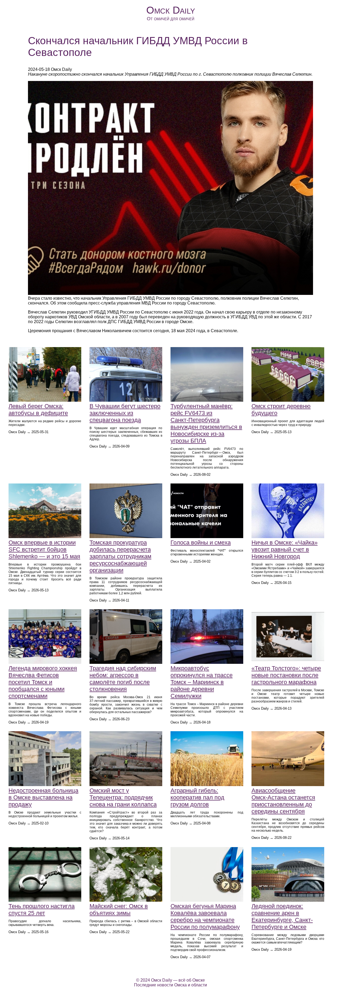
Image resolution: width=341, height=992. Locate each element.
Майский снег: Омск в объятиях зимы (119, 909)
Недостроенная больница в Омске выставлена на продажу (43, 797)
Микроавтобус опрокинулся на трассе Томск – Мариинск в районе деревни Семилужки (201, 682)
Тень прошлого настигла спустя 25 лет (42, 909)
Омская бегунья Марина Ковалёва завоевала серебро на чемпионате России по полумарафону (205, 916)
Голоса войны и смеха (200, 542)
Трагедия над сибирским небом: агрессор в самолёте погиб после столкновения (123, 678)
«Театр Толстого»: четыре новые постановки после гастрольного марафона (286, 675)
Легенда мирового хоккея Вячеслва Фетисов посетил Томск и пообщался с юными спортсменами (43, 682)
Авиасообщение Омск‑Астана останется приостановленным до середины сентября (283, 801)
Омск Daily (170, 10)
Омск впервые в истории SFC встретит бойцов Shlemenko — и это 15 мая (44, 549)
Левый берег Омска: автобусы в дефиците (38, 409)
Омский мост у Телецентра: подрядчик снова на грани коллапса (123, 797)
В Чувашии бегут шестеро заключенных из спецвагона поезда (125, 413)
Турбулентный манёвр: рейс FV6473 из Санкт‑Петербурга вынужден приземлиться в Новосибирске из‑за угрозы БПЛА (206, 423)
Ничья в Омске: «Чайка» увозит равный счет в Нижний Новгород (284, 549)
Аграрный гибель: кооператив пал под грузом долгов (197, 797)
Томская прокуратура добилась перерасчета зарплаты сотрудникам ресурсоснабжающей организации (120, 556)
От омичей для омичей (170, 18)
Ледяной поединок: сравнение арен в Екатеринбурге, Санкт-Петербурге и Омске (282, 916)
